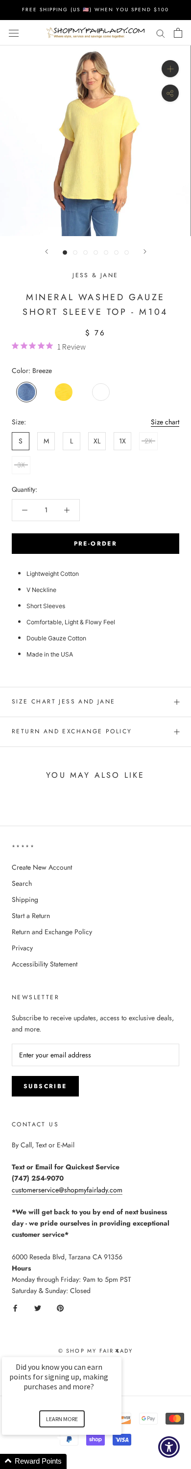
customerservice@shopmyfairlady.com (67, 1190)
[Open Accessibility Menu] (169, 1447)
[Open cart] (178, 33)
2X (148, 441)
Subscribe (45, 1086)
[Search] (160, 32)
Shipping (25, 899)
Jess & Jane (95, 275)
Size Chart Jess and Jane (64, 701)
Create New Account (42, 867)
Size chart (165, 422)
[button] (73, 1461)
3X (21, 465)
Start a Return (31, 916)
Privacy (22, 948)
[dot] (65, 252)
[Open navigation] (14, 33)
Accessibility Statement (44, 964)
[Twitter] (37, 1307)
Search (22, 883)
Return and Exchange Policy (72, 731)
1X (122, 441)
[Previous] (46, 251)
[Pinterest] (60, 1307)
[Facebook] (15, 1307)
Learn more (62, 1419)
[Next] (144, 251)
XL (97, 441)
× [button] (117, 1350)
